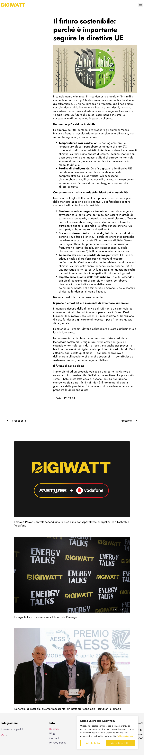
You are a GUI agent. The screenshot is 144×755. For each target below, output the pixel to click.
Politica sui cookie (125, 736)
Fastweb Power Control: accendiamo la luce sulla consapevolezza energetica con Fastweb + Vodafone (72, 524)
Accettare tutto (120, 743)
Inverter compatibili (12, 729)
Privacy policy (57, 742)
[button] (140, 5)
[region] (107, 732)
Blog (52, 733)
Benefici (54, 729)
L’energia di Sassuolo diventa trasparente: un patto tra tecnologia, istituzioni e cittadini (68, 709)
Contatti (54, 738)
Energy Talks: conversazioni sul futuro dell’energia (45, 617)
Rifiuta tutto (93, 743)
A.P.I (3, 734)
